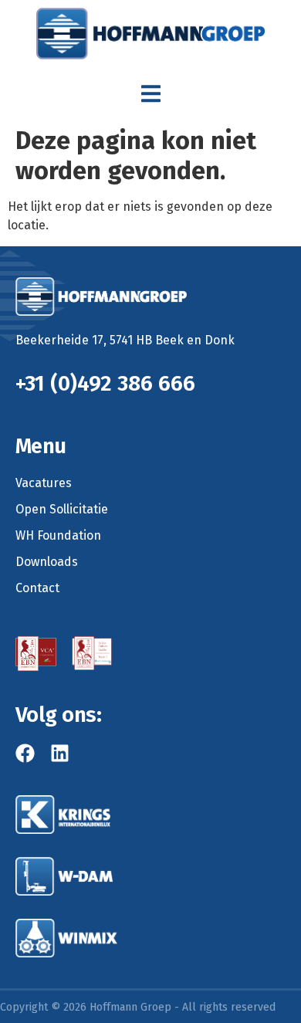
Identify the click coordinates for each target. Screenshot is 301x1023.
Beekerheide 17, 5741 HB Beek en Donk (125, 340)
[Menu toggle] (151, 94)
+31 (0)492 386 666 (105, 383)
